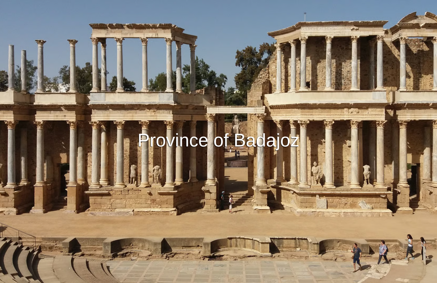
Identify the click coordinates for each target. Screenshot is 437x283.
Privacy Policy (219, 278)
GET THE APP (205, 114)
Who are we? (246, 278)
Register (235, 114)
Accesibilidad (272, 278)
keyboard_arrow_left (44, 160)
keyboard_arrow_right (393, 160)
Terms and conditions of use (180, 278)
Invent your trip (218, 100)
